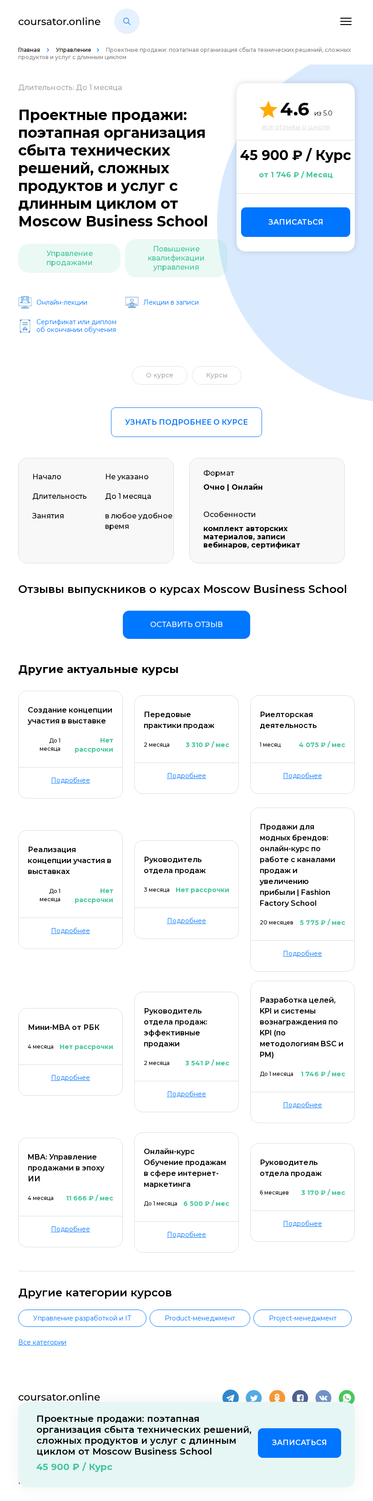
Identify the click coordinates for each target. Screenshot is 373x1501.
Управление (73, 49)
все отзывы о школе (296, 127)
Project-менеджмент (303, 1318)
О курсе (159, 375)
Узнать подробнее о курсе (186, 422)
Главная (29, 49)
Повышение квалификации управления (176, 258)
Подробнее (70, 780)
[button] (127, 21)
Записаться (295, 222)
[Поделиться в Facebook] (300, 1398)
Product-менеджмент (200, 1318)
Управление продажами (69, 258)
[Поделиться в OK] (277, 1398)
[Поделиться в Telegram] (230, 1398)
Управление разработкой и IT (82, 1318)
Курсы (216, 375)
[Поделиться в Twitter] (254, 1398)
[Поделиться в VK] (323, 1398)
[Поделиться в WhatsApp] (346, 1398)
